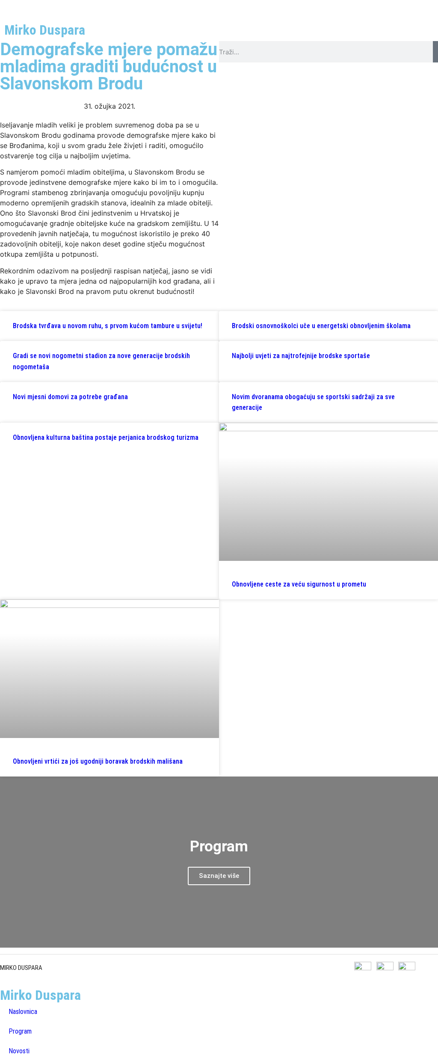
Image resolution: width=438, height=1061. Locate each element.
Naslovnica (23, 1012)
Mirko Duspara (44, 30)
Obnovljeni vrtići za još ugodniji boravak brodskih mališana (98, 761)
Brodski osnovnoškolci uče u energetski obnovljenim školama (321, 326)
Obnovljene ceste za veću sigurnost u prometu (299, 584)
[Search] (435, 51)
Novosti (19, 1051)
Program (20, 1031)
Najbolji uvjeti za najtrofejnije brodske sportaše (301, 356)
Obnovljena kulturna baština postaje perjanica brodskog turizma (105, 437)
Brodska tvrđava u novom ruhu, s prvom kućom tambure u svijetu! (107, 326)
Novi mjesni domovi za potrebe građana (70, 397)
